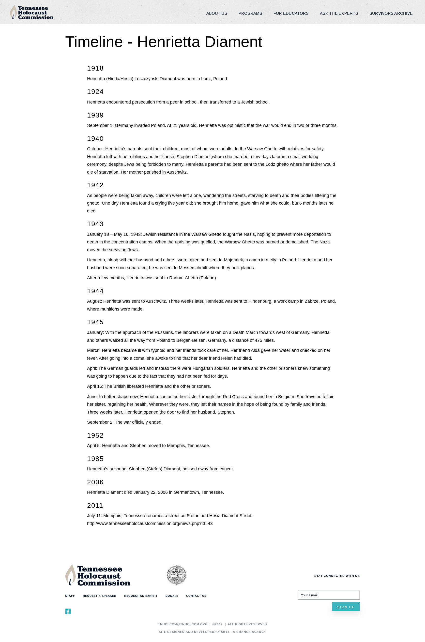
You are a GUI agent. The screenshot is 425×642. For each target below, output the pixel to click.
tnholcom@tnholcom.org (183, 624)
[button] (346, 606)
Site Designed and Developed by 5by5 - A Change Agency (212, 632)
